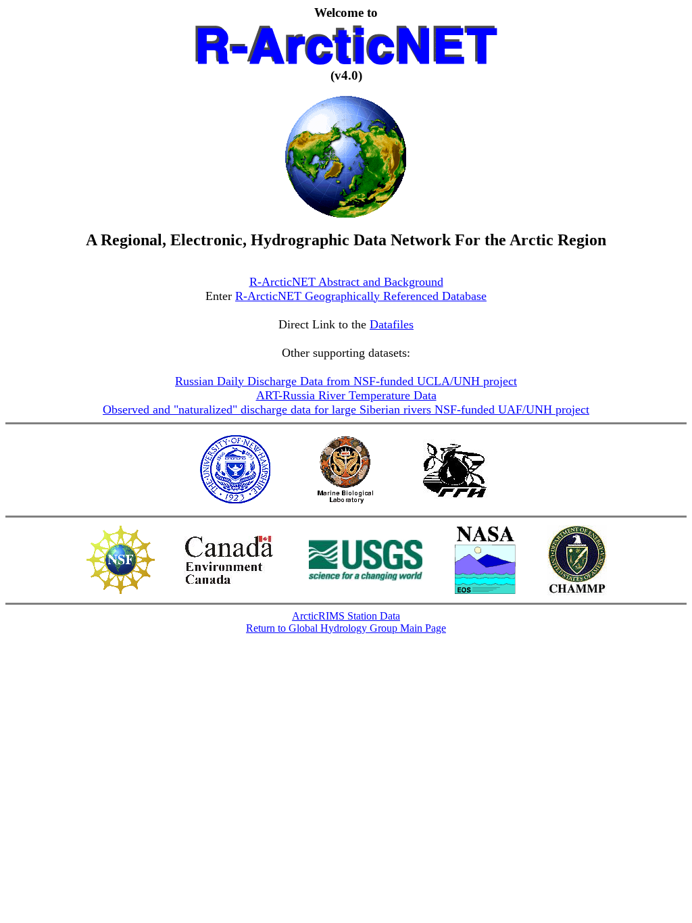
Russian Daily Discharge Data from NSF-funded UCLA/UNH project (346, 381)
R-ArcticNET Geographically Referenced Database (361, 296)
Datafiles (392, 324)
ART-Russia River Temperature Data (346, 395)
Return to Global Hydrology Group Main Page (346, 628)
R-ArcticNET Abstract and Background (346, 282)
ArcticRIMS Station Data (346, 616)
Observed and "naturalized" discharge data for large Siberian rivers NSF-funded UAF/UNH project (346, 409)
